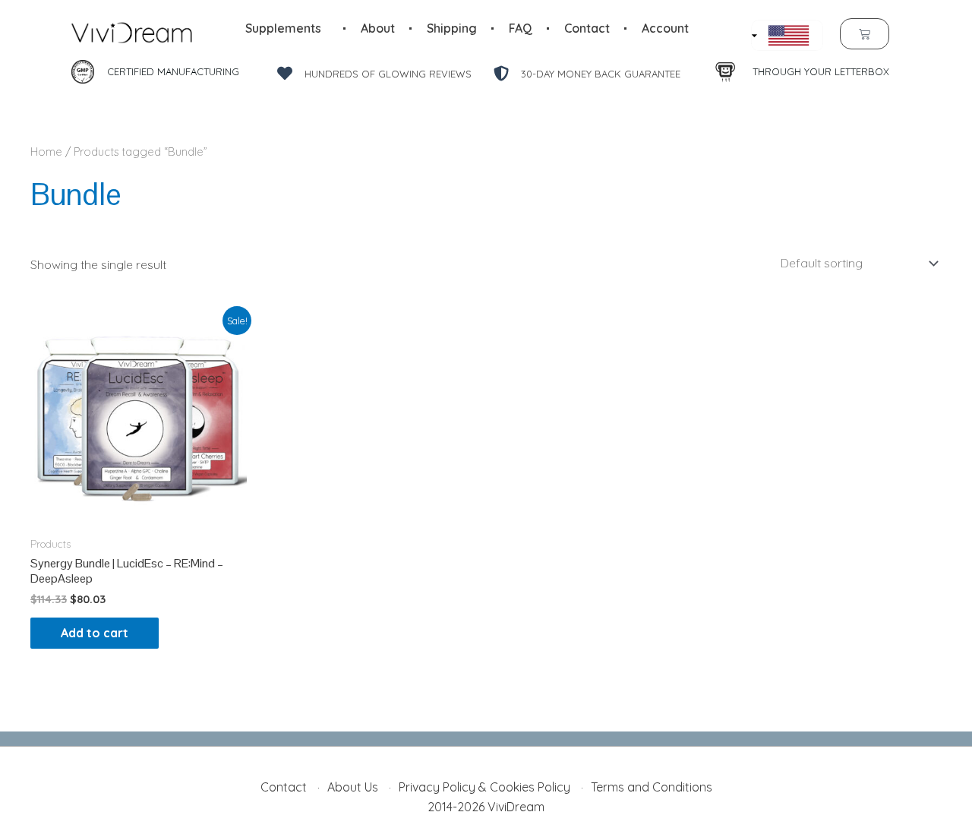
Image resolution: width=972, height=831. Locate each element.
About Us (352, 787)
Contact (587, 28)
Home (46, 151)
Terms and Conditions (651, 787)
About (378, 28)
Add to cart (94, 632)
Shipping (452, 28)
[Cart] (864, 33)
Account (665, 28)
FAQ (520, 28)
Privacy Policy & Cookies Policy (484, 787)
